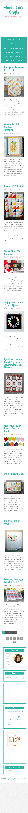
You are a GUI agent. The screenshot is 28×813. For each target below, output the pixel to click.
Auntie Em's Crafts (14, 10)
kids (13, 719)
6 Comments (18, 73)
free (17, 716)
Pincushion (13, 722)
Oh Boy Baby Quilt (14, 473)
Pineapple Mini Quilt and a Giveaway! (11, 127)
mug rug (8, 722)
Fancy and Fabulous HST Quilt (14, 69)
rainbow (9, 725)
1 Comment (18, 308)
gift (19, 716)
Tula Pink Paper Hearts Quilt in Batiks (12, 428)
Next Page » (12, 632)
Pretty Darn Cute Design (14, 779)
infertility (9, 719)
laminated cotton (18, 719)
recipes (13, 725)
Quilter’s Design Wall (12, 522)
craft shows (11, 714)
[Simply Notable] (14, 771)
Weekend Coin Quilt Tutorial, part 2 (14, 581)
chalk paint (15, 711)
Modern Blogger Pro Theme (18, 778)
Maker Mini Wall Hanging (12, 252)
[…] (20, 114)
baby (7, 711)
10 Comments (18, 371)
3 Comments (18, 434)
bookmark (11, 711)
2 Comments (18, 527)
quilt (21, 721)
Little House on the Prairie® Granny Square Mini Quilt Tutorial (13, 363)
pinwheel (17, 721)
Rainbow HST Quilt (14, 186)
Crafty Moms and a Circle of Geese (13, 304)
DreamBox (9, 716)
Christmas (20, 711)
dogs (21, 714)
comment (18, 133)
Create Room (18, 714)
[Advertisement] (14, 28)
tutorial (18, 724)
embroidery (14, 716)
